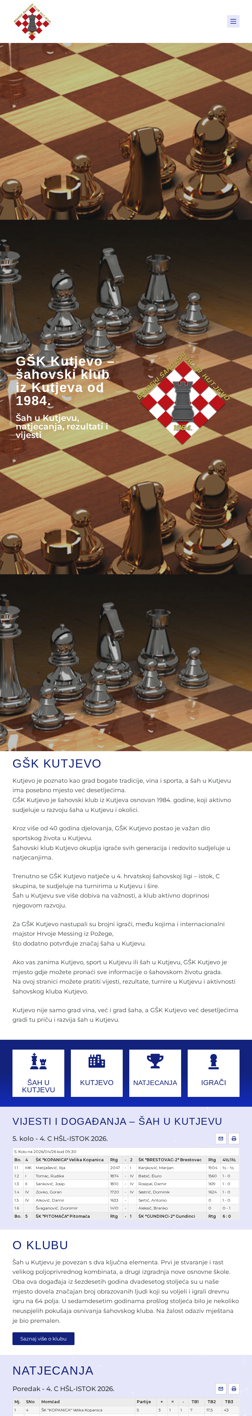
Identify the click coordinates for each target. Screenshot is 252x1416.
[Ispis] (234, 1138)
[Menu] (233, 21)
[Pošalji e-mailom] (220, 1138)
